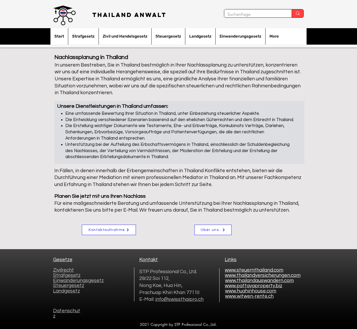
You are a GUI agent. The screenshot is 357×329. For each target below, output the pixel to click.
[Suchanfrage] (297, 13)
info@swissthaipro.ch (179, 299)
